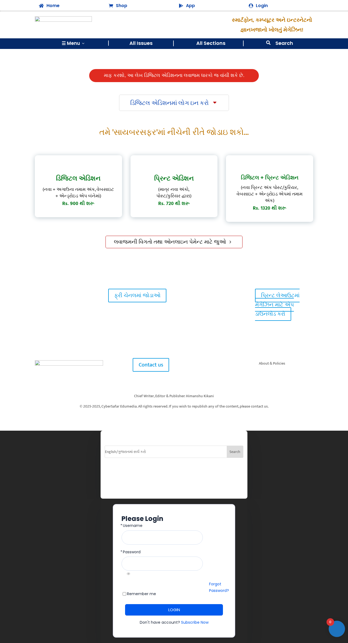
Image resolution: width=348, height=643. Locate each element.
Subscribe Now (195, 622)
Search (284, 43)
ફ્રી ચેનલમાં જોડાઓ (137, 295)
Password (132, 552)
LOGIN (174, 610)
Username (132, 525)
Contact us (151, 364)
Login (262, 5)
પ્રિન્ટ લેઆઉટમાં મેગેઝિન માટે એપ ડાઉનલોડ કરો (277, 305)
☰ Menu (73, 43)
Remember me (141, 594)
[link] (44, 295)
